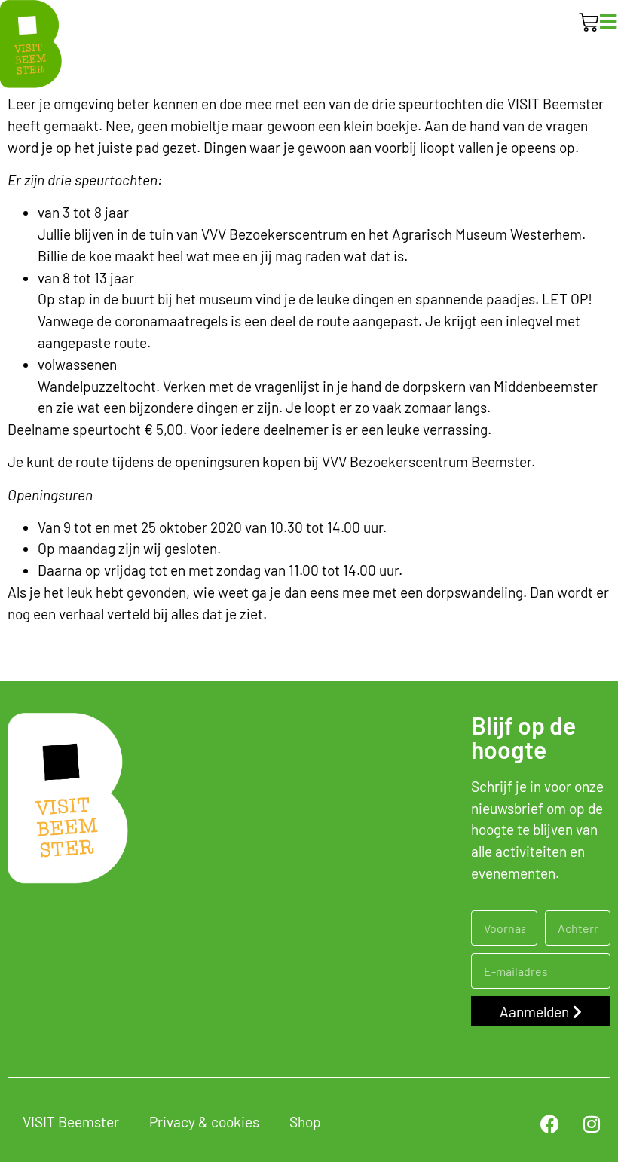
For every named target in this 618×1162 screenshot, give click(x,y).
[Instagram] (591, 1123)
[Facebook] (550, 1123)
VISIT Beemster (71, 1121)
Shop (305, 1121)
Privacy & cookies (204, 1121)
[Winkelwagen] (588, 23)
